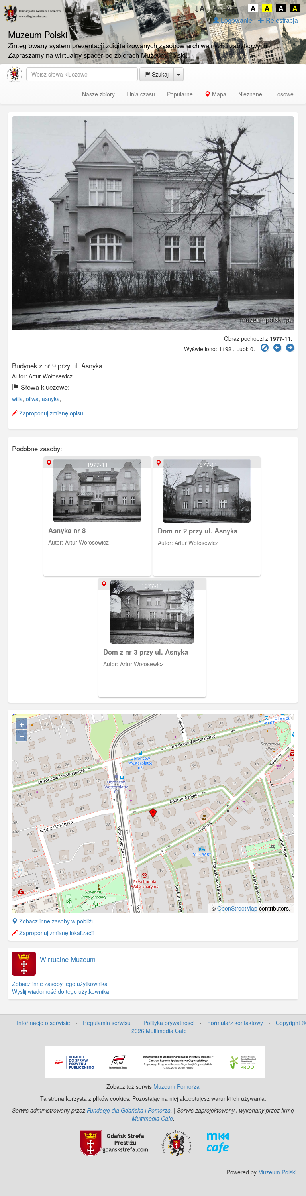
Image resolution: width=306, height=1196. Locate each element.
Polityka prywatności (168, 1023)
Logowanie (235, 20)
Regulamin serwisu (107, 1023)
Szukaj (159, 74)
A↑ (231, 8)
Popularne (180, 94)
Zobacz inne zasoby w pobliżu (56, 921)
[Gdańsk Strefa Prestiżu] (114, 1142)
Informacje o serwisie (43, 1023)
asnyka (51, 399)
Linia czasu (141, 94)
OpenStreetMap (237, 908)
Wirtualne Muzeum (68, 959)
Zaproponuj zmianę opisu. (51, 413)
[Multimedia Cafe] (218, 1142)
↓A (199, 8)
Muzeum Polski (277, 1172)
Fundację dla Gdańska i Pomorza (129, 1110)
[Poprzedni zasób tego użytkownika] (277, 348)
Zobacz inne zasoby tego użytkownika (60, 983)
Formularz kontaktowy (235, 1023)
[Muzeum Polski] (14, 74)
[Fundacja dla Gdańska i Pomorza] (176, 1142)
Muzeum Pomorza (176, 1086)
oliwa (32, 399)
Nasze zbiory (98, 94)
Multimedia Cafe (152, 1118)
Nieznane (250, 94)
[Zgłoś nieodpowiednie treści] (265, 348)
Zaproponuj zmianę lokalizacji (56, 933)
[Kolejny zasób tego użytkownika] (290, 348)
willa (17, 399)
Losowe (284, 94)
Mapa (218, 94)
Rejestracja (281, 20)
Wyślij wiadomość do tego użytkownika (60, 991)
